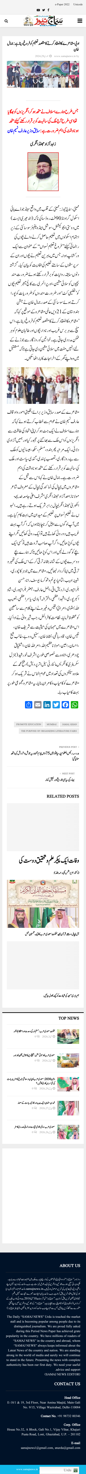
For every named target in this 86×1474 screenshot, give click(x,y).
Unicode (78, 4)
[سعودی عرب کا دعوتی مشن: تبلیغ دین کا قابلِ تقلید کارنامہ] (68, 1060)
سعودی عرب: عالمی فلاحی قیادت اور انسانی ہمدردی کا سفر (34, 1127)
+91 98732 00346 (68, 1416)
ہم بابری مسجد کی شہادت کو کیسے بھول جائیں (61, 995)
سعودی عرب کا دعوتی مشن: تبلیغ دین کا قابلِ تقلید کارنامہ (34, 1055)
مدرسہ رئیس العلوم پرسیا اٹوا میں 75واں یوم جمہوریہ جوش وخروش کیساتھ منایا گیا (45, 756)
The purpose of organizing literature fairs (49, 731)
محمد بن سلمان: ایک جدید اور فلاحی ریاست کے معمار (36, 1103)
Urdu (68, 1470)
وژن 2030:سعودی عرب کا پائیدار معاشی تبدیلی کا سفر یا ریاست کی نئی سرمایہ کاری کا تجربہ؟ (31, 1081)
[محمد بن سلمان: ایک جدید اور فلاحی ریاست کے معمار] (68, 1108)
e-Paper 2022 (62, 4)
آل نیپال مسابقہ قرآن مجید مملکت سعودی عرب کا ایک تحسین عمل (52, 934)
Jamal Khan (69, 724)
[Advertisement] (43, 1196)
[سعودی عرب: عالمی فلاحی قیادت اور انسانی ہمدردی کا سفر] (68, 1132)
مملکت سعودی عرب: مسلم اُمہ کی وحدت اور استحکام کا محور (34, 1031)
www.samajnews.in (65, 56)
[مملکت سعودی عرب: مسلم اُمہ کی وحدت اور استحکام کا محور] (68, 1036)
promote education (28, 724)
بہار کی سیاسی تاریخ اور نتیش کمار (60, 780)
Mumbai (51, 724)
